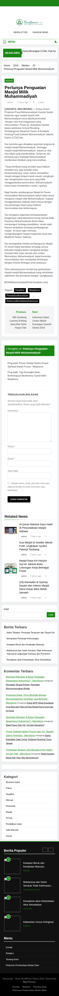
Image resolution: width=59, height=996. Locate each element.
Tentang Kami (12, 959)
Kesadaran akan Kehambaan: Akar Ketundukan (29, 659)
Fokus (9, 788)
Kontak (9, 947)
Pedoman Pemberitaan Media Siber (22, 965)
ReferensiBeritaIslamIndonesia (22, 301)
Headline (20, 290)
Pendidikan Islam (14, 824)
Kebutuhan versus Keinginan (38, 903)
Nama (11, 446)
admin (10, 102)
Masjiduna (34, 290)
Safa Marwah (12, 830)
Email (11, 458)
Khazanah (10, 806)
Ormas (9, 818)
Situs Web (13, 471)
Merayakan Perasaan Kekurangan (23, 638)
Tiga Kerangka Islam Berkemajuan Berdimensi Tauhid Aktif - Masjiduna (27, 375)
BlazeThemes (29, 982)
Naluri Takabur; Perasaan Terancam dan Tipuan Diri (31, 632)
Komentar (13, 410)
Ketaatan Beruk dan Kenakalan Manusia (25, 644)
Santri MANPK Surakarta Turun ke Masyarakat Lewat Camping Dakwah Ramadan (38, 924)
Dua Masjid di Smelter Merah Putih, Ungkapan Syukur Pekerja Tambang (35, 546)
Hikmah (9, 800)
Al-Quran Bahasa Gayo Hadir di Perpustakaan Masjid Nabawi (36, 528)
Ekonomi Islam (13, 782)
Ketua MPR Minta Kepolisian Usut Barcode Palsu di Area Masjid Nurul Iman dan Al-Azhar (30, 707)
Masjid (9, 81)
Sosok (9, 836)
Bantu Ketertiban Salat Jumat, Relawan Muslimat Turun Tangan (28, 739)
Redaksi (10, 953)
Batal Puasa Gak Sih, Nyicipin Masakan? (25, 725)
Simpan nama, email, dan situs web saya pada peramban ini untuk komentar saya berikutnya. (28, 486)
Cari (6, 609)
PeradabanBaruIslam (17, 295)
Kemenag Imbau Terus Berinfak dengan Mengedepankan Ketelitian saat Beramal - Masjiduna (27, 699)
